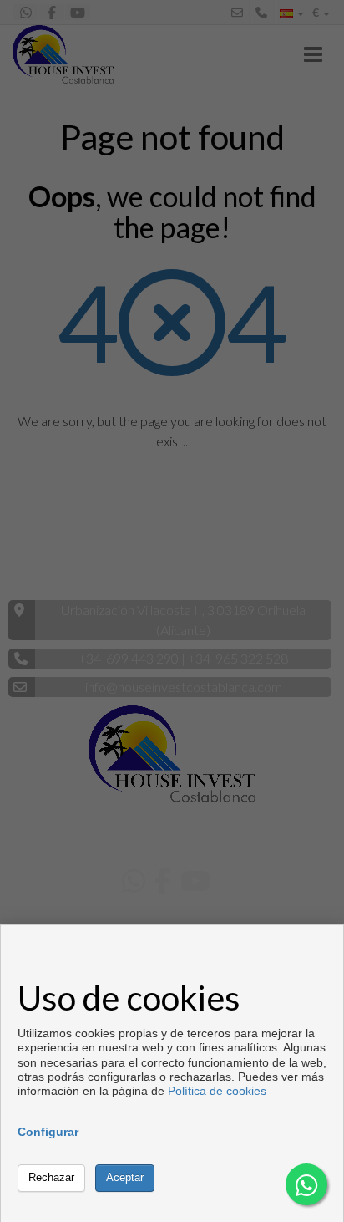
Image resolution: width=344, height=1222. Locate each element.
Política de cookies (217, 1090)
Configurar (48, 1131)
